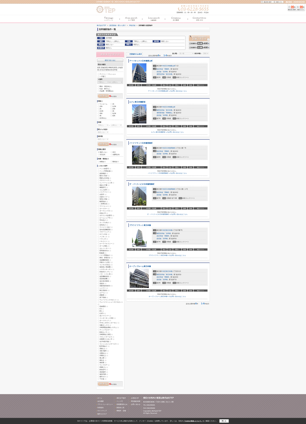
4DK (113, 116)
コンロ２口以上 (106, 265)
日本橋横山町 (170, 66)
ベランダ (104, 239)
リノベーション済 (107, 183)
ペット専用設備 (106, 171)
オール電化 (104, 246)
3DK (101, 113)
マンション (112, 74)
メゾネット (104, 237)
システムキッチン (107, 269)
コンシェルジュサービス (109, 344)
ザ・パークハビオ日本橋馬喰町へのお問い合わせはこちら (167, 214)
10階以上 (104, 353)
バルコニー (104, 241)
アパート (103, 74)
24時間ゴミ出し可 (107, 339)
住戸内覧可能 (105, 341)
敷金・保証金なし (106, 86)
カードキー (104, 208)
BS (102, 311)
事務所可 (104, 187)
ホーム (99, 398)
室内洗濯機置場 (106, 229)
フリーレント (105, 206)
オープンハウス (106, 211)
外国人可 (104, 213)
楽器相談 (104, 173)
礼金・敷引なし (105, 89)
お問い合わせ (135, 404)
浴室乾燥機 (104, 279)
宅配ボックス (105, 325)
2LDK (101, 111)
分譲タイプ (104, 197)
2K (100, 109)
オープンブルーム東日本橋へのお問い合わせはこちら (167, 296)
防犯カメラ (104, 332)
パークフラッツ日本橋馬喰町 (141, 143)
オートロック (105, 320)
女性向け (104, 225)
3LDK (114, 113)
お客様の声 (135, 398)
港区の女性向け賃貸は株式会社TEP (158, 398)
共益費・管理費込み (107, 91)
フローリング (105, 232)
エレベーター (105, 248)
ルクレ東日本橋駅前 (137, 102)
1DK (101, 106)
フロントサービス (107, 337)
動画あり (116, 161)
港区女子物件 (121, 398)
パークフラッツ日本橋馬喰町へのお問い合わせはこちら (167, 173)
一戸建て (103, 76)
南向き (103, 360)
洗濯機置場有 (105, 260)
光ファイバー (105, 316)
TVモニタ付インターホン (109, 323)
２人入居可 (104, 190)
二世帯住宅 (104, 204)
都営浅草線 (160, 74)
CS (102, 309)
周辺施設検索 (135, 401)
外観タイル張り (106, 262)
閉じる (224, 421)
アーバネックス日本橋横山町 (141, 61)
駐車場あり (104, 346)
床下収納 (104, 297)
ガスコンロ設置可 (107, 215)
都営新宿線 (160, 113)
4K (100, 116)
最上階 (103, 358)
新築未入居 (120, 407)
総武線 (159, 72)
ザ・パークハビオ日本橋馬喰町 (141, 184)
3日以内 (102, 154)
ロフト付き (104, 234)
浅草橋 (165, 72)
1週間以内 (116, 154)
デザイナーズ (105, 180)
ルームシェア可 (106, 218)
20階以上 (104, 355)
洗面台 (103, 283)
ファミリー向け (106, 227)
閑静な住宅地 (105, 178)
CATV (103, 313)
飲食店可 (104, 369)
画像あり (103, 161)
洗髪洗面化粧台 (106, 286)
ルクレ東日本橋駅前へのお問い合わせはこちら (167, 132)
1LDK (114, 106)
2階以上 (103, 348)
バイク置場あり (106, 255)
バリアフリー (105, 192)
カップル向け (105, 222)
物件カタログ (102, 414)
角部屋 (103, 362)
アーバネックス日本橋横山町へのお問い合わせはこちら (167, 91)
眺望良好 (104, 201)
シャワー (104, 288)
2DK (113, 109)
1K (113, 104)
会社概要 (100, 401)
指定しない (103, 152)
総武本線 (160, 69)
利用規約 (100, 407)
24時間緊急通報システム (109, 327)
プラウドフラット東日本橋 (140, 225)
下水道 (103, 379)
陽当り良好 (104, 176)
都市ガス (104, 377)
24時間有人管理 (106, 334)
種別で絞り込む (110, 60)
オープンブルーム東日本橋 (140, 266)
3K (113, 111)
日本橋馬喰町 (170, 148)
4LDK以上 (103, 118)
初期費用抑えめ (122, 404)
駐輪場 (103, 253)
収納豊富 (104, 306)
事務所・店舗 (121, 411)
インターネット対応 (108, 318)
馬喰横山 (169, 113)
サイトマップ (102, 411)
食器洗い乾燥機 (106, 267)
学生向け (104, 220)
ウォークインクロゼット (109, 300)
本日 (114, 152)
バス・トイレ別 (106, 274)
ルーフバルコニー (107, 243)
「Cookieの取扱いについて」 (192, 421)
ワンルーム (103, 104)
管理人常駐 (104, 199)
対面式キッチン (106, 272)
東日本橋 (169, 74)
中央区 (163, 66)
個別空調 (104, 374)
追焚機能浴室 (105, 276)
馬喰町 (166, 69)
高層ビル (104, 367)
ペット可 (120, 401)
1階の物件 (104, 351)
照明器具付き (105, 250)
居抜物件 (104, 372)
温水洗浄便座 (105, 281)
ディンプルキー (106, 330)
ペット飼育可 (105, 169)
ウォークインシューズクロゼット (110, 303)
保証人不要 (104, 185)
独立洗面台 (104, 290)
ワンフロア (104, 365)
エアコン (104, 293)
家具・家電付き (106, 258)
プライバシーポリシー (105, 404)
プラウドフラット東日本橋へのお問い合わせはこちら (167, 255)
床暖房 (103, 295)
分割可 (103, 194)
